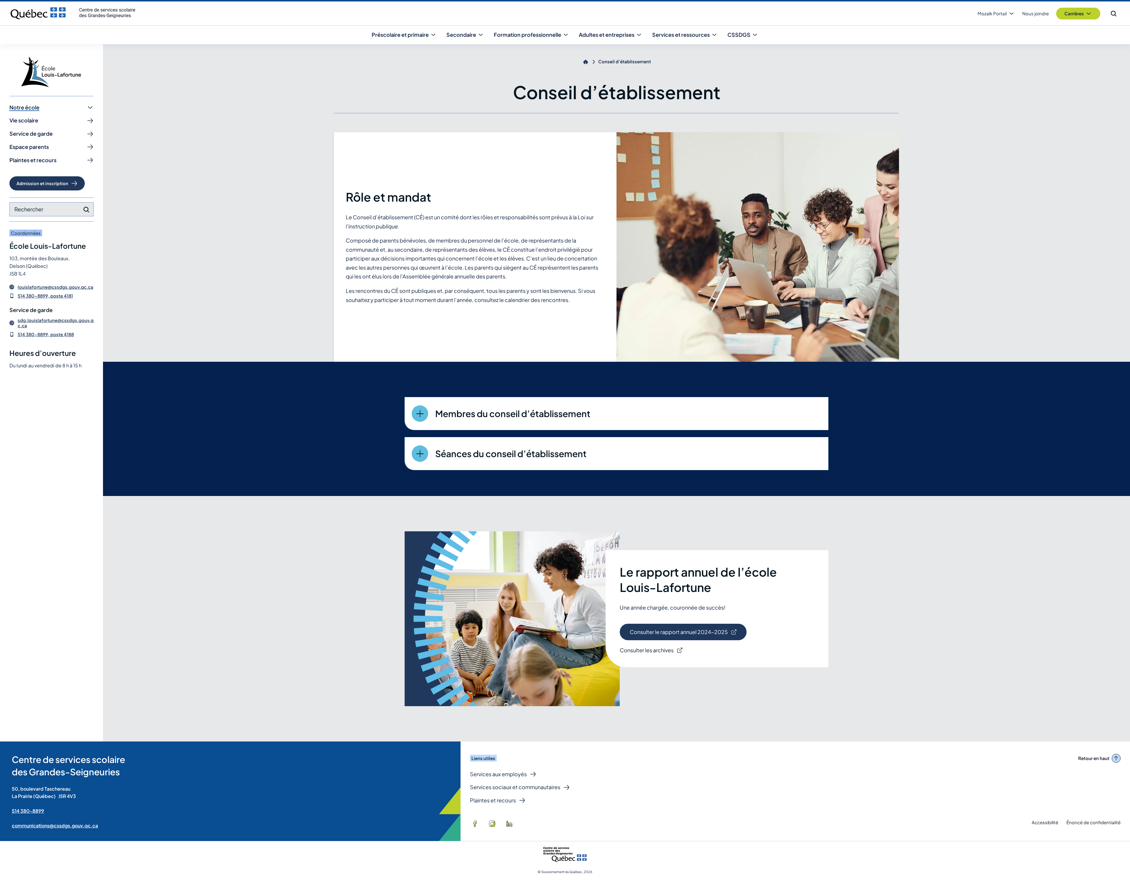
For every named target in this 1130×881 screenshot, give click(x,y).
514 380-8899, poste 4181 (45, 295)
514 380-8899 (28, 811)
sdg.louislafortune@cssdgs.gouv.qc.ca (56, 323)
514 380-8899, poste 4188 (46, 334)
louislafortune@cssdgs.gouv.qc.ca (55, 287)
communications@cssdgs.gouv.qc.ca (55, 825)
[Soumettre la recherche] (86, 209)
